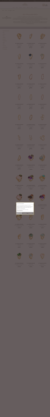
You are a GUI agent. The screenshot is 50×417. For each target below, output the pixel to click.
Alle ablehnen (25, 213)
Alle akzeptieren (30, 213)
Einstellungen (20, 213)
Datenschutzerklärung (20, 210)
